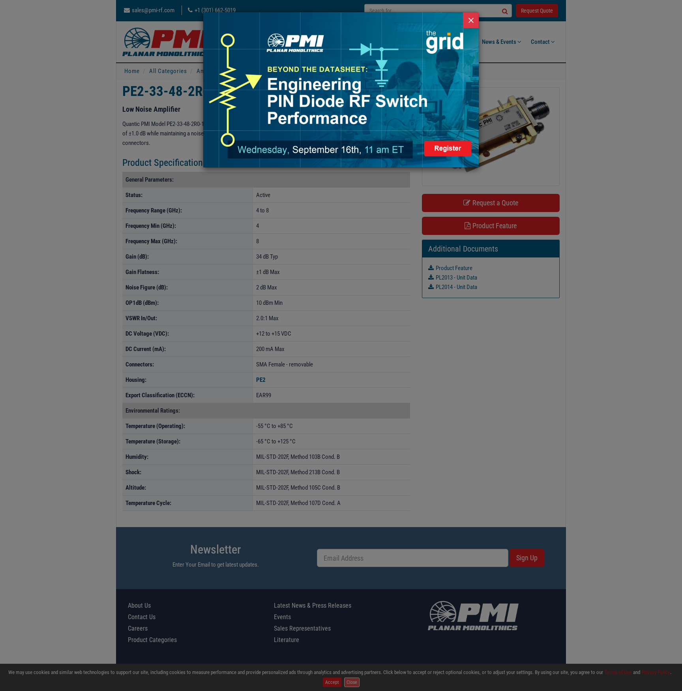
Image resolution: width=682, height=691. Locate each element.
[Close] (471, 20)
